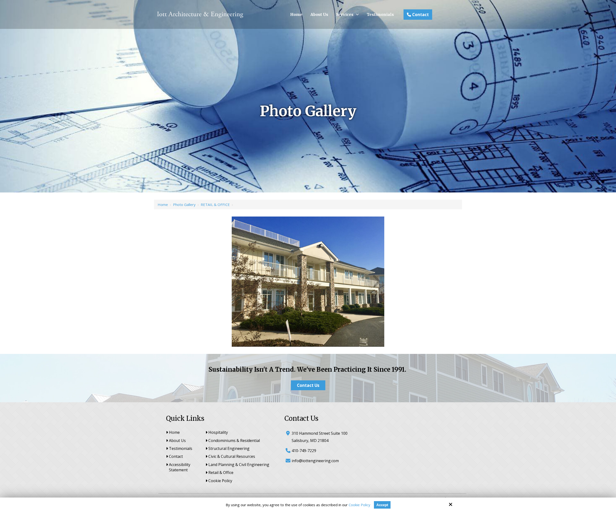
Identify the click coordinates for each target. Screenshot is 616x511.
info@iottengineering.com (315, 460)
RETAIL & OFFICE (215, 204)
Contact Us (308, 385)
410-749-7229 (304, 450)
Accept (382, 505)
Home (163, 204)
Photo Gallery (184, 204)
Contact (420, 14)
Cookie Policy (359, 505)
